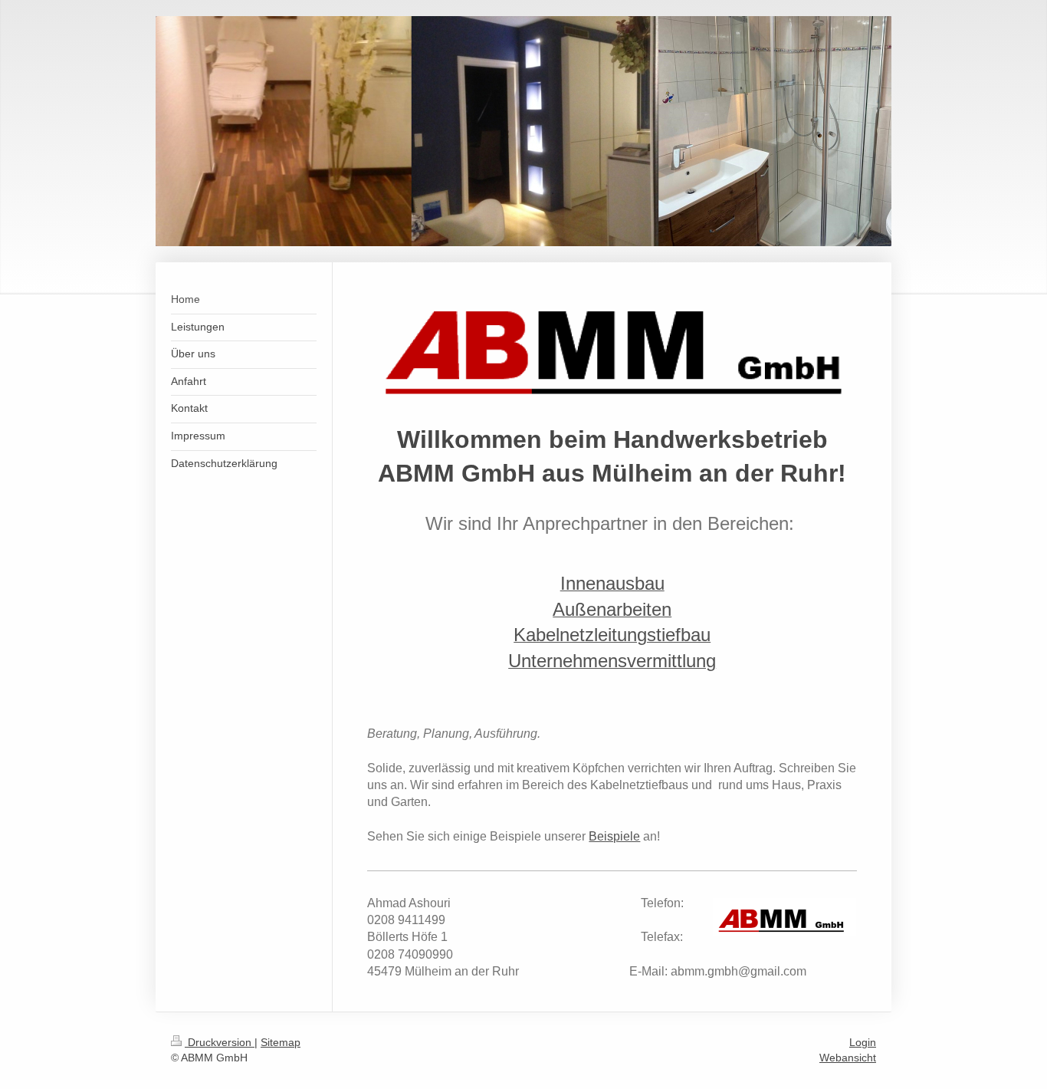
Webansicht (847, 1057)
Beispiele (614, 836)
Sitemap (280, 1042)
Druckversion (219, 1042)
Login (862, 1042)
